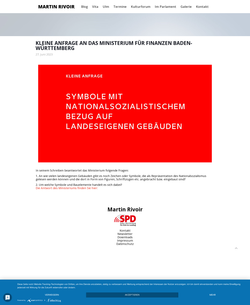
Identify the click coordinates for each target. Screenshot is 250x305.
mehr (212, 294)
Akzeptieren (132, 294)
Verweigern (52, 294)
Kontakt (125, 230)
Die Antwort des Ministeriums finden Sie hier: (67, 188)
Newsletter (125, 234)
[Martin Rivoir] (56, 6)
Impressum (125, 240)
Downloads (125, 237)
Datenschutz (125, 244)
